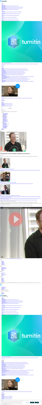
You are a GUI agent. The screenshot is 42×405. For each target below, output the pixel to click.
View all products (3, 264)
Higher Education (3, 267)
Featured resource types (4, 75)
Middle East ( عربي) (5, 119)
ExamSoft (3, 262)
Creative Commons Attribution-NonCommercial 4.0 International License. (14, 258)
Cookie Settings (27, 402)
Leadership (3, 278)
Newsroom (3, 102)
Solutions (3, 4)
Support (2, 128)
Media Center (3, 279)
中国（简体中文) (5, 127)
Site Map (2, 289)
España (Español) (5, 117)
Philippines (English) (5, 126)
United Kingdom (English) (5, 121)
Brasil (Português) (5, 114)
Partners (2, 280)
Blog (2, 273)
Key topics (3, 67)
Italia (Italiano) (4, 118)
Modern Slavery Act (4, 288)
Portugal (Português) (5, 120)
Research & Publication (4, 268)
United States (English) (5, 113)
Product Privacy (3, 281)
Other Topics (3, 270)
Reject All (32, 402)
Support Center (3, 275)
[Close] (41, 402)
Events (2, 274)
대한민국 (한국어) (5, 125)
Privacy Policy (5, 403)
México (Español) (5, 115)
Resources (3, 360)
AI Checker (3, 269)
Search (9, 108)
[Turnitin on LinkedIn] (3, 293)
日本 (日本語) (4, 124)
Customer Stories (3, 100)
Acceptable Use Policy (4, 287)
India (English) (4, 123)
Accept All (37, 402)
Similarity (3, 263)
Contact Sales (3, 129)
